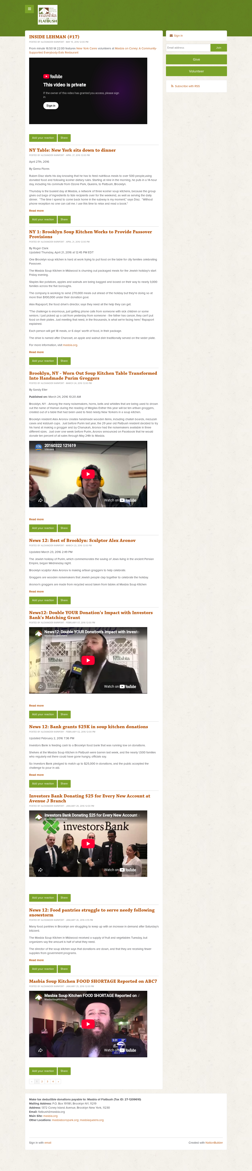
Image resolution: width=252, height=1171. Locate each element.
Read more (36, 210)
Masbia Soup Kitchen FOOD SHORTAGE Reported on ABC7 (93, 981)
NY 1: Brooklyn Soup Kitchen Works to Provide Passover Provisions (90, 234)
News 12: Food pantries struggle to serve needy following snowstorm (92, 912)
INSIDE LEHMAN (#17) (54, 37)
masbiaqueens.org (92, 1120)
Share (64, 137)
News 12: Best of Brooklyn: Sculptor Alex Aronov (82, 541)
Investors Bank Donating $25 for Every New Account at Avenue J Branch (89, 798)
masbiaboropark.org (65, 1120)
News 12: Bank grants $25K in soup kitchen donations (88, 727)
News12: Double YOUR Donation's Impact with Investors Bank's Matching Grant (91, 615)
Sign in (178, 35)
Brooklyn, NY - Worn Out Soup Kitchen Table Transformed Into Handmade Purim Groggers (93, 375)
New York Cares (86, 48)
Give (196, 59)
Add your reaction (43, 137)
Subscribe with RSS (187, 86)
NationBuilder (214, 1142)
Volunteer (196, 71)
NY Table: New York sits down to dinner (72, 150)
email (47, 1142)
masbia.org (70, 345)
